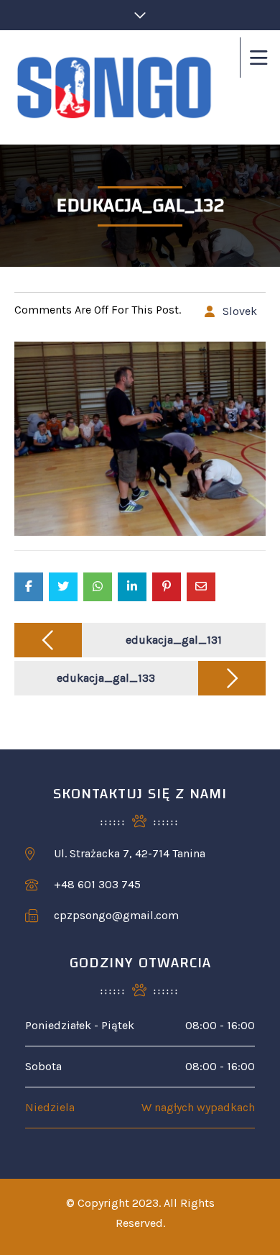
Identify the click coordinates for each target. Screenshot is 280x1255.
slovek (240, 311)
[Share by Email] (201, 586)
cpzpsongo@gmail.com (116, 915)
